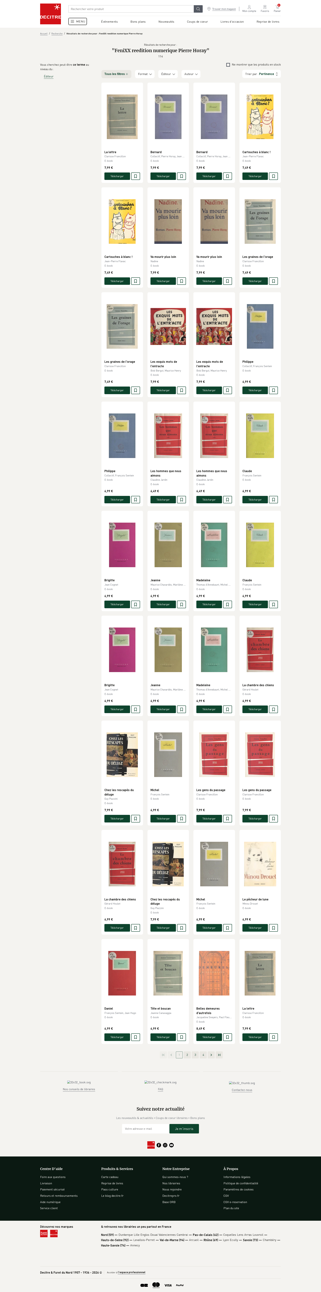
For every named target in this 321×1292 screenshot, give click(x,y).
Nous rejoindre (172, 1189)
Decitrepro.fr (170, 1195)
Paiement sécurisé (52, 1189)
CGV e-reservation (235, 1202)
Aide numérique (50, 1202)
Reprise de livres (112, 1183)
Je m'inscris (184, 1129)
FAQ (160, 1089)
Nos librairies (171, 1183)
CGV (226, 1195)
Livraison (46, 1183)
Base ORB (169, 1202)
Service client (49, 1208)
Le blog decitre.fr (112, 1195)
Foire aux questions (53, 1177)
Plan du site (231, 1208)
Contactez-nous (242, 1090)
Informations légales (236, 1177)
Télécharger (117, 176)
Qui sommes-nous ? (175, 1177)
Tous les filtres (114, 74)
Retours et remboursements (59, 1195)
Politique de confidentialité (240, 1183)
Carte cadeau (109, 1177)
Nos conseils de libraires (79, 1089)
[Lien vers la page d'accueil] (50, 14)
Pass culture (109, 1189)
